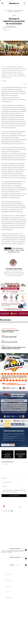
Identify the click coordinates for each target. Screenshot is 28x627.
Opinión (3, 340)
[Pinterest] (13, 34)
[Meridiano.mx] (14, 3)
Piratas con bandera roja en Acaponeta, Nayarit (10, 331)
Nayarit (10, 10)
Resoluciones (11, 252)
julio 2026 (4, 610)
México (17, 250)
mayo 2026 (5, 614)
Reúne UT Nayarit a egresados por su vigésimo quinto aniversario (13, 347)
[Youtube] (12, 511)
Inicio (5, 10)
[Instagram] (6, 511)
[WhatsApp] (17, 34)
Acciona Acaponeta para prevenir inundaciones (7, 455)
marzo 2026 (5, 619)
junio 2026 (4, 612)
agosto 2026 (5, 608)
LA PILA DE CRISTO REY (9, 337)
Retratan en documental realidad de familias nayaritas (13, 577)
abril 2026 (4, 617)
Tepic (18, 252)
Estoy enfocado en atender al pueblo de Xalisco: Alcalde (21, 455)
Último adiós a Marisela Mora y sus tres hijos (13, 589)
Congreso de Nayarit (9, 250)
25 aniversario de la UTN (9, 342)
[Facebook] (7, 34)
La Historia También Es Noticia (8, 328)
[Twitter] (10, 34)
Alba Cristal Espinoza (17, 248)
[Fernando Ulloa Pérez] (14, 262)
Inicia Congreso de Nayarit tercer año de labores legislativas (12, 595)
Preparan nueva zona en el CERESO (11, 572)
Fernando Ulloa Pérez (10, 26)
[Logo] (14, 506)
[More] (20, 34)
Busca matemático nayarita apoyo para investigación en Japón (12, 584)
